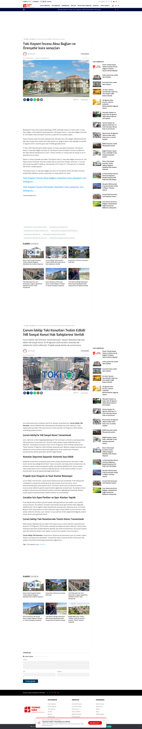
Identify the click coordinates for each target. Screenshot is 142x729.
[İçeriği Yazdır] (41, 99)
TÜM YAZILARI (85, 54)
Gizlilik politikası (100, 714)
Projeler (95, 5)
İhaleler (73, 5)
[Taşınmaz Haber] (29, 7)
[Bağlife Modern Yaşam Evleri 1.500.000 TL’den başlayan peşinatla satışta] (97, 155)
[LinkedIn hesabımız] (116, 1)
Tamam (109, 726)
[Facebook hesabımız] (106, 1)
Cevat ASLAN (31, 351)
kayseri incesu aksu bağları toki (58, 227)
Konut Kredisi (105, 5)
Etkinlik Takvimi (100, 704)
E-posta (59, 671)
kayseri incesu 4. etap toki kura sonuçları (36, 227)
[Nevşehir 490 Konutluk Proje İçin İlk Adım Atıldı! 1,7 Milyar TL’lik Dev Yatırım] (97, 188)
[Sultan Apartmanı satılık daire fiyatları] (97, 79)
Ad (24, 671)
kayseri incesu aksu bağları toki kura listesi (36, 231)
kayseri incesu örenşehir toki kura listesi (36, 238)
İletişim (98, 709)
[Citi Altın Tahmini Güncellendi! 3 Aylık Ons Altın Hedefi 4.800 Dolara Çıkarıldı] (97, 94)
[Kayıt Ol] (113, 5)
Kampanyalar (65, 5)
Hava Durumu (75, 709)
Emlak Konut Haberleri (84, 5)
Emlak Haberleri (45, 5)
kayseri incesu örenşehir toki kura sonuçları (62, 238)
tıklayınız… (42, 544)
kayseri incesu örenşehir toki (32, 234)
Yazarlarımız (99, 706)
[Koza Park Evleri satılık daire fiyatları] (97, 87)
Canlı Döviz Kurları (76, 706)
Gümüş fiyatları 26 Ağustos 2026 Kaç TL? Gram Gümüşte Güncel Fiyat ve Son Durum (79, 9)
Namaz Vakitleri (76, 712)
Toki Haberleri (55, 5)
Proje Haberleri (52, 704)
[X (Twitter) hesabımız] (109, 1)
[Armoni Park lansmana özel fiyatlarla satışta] (97, 199)
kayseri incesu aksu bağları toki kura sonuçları (64, 231)
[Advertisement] (14, 37)
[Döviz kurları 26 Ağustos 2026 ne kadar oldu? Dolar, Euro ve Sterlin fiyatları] (97, 137)
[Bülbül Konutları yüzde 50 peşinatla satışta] (97, 148)
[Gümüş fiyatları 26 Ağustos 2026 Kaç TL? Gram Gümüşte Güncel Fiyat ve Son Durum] (97, 127)
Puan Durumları (76, 717)
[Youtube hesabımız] (113, 1)
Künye (97, 712)
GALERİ (27, 1)
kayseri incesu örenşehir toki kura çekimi (54, 234)
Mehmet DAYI (31, 54)
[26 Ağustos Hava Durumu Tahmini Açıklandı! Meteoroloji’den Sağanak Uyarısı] (97, 104)
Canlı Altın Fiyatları (77, 704)
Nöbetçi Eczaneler (76, 714)
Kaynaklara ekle (95, 723)
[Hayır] (140, 726)
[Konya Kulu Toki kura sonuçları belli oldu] (78, 252)
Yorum (25, 660)
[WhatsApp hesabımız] (118, 1)
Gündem (50, 712)
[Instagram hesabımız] (111, 1)
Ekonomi (50, 714)
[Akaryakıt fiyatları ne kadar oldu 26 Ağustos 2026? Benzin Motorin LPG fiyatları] (97, 117)
